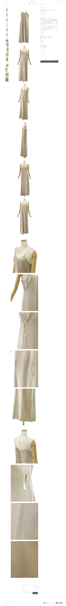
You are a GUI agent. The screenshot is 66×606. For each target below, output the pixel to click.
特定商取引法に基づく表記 (26, 592)
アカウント (55, 1)
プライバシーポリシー (25, 590)
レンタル (33, 3)
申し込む (35, 593)
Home (24, 3)
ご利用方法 (29, 3)
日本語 (6, 1)
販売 (37, 3)
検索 (58, 1)
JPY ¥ (3, 1)
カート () (62, 1)
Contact (41, 3)
